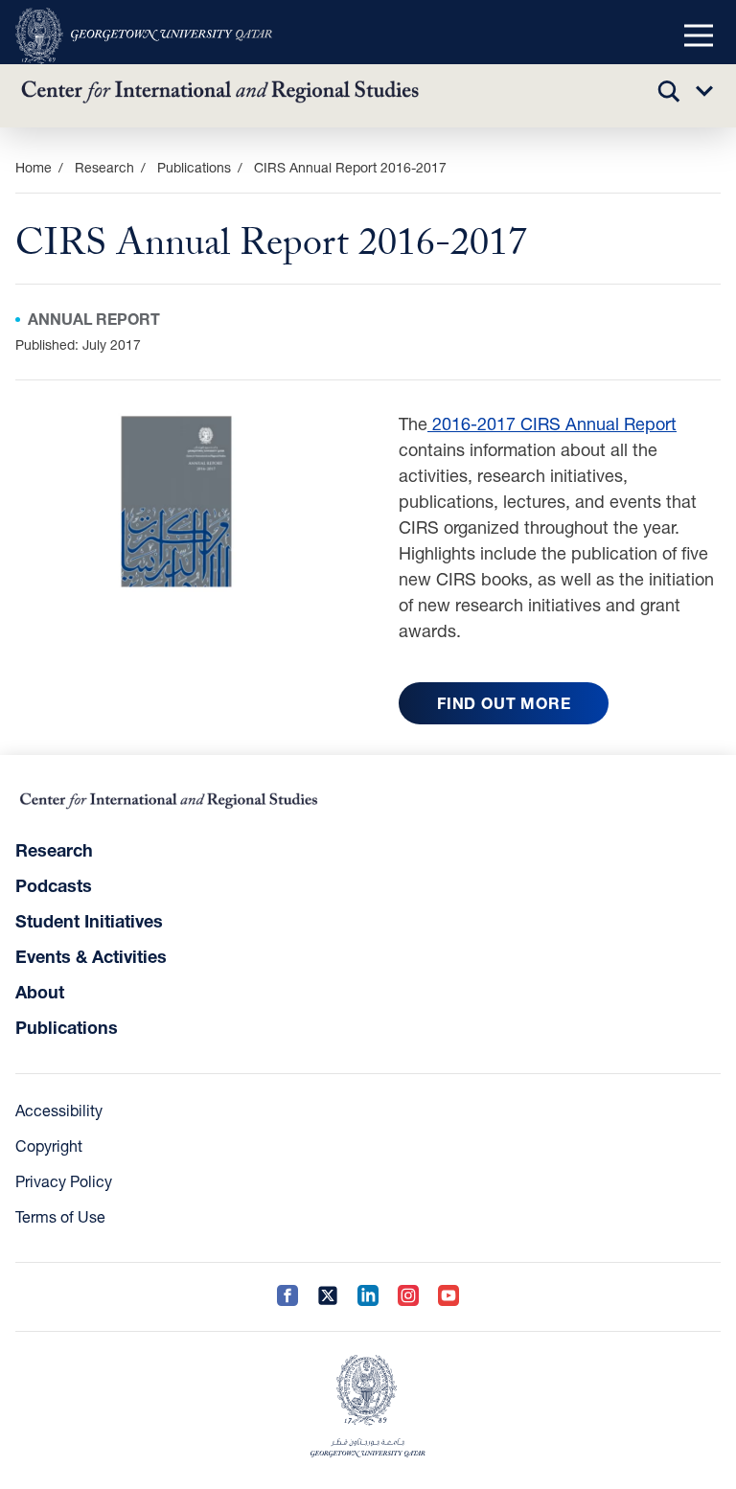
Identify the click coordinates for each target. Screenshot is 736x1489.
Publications (194, 167)
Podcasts (53, 885)
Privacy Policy (63, 1181)
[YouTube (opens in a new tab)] (448, 1297)
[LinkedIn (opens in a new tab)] (368, 1297)
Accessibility (59, 1110)
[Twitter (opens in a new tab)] (327, 1297)
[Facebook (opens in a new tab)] (287, 1297)
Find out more (503, 703)
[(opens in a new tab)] (143, 36)
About (39, 991)
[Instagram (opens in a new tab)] (408, 1297)
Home (33, 167)
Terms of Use (60, 1216)
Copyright (48, 1145)
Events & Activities (91, 956)
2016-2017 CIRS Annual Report (552, 423)
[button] (699, 36)
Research (54, 849)
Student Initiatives (89, 920)
